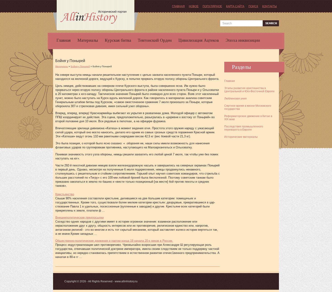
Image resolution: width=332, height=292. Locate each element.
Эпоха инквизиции (243, 40)
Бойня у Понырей (80, 66)
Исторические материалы (241, 136)
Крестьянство (64, 194)
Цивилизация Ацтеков (198, 40)
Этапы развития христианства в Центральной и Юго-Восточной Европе (249, 90)
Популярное (212, 6)
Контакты (269, 6)
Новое (194, 6)
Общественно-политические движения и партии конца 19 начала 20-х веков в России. (114, 240)
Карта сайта (235, 6)
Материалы (87, 40)
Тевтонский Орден (155, 40)
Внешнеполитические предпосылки (79, 217)
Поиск (253, 6)
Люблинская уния (235, 98)
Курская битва (118, 40)
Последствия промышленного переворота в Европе (243, 128)
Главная (178, 6)
